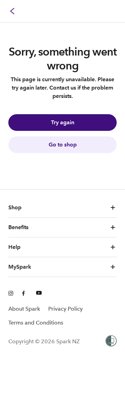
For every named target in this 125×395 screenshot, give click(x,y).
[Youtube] (39, 293)
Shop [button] (15, 207)
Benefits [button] (18, 227)
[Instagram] (11, 293)
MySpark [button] (19, 266)
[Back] (12, 11)
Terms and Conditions (35, 322)
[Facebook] (25, 293)
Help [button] (14, 247)
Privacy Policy (65, 308)
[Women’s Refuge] (111, 341)
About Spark (24, 308)
